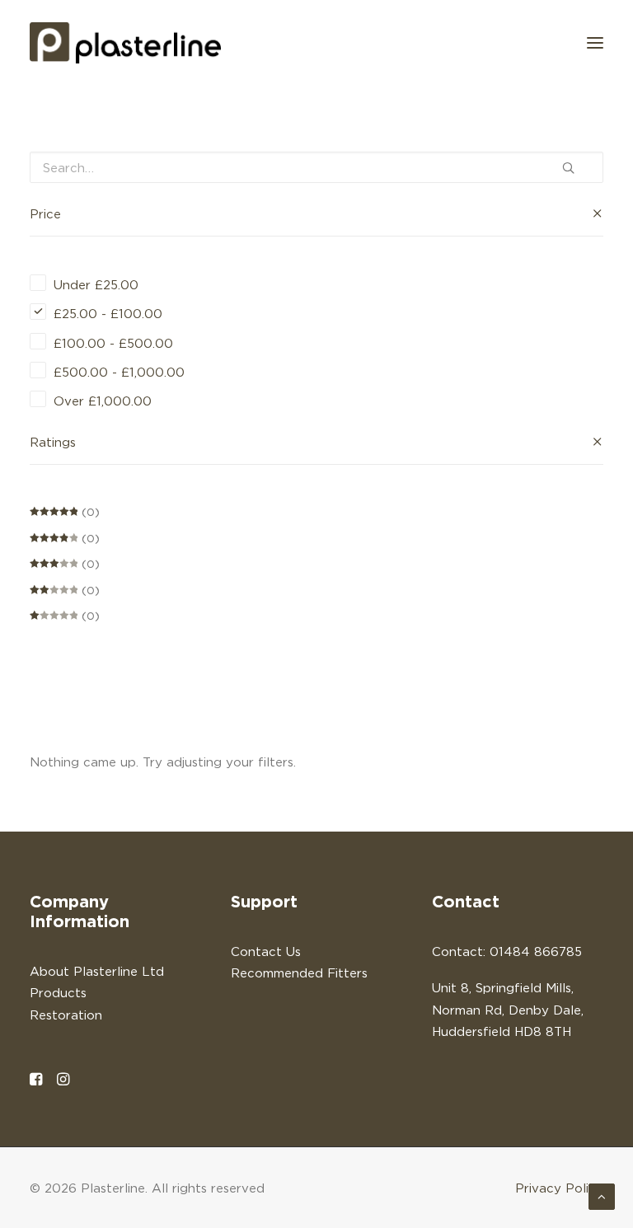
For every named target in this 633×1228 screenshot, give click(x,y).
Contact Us (266, 951)
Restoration (66, 1014)
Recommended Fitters (299, 972)
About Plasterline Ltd (97, 970)
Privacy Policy (559, 1187)
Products (58, 992)
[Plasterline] (125, 42)
